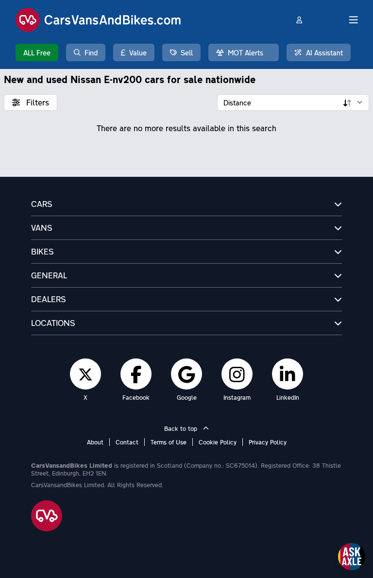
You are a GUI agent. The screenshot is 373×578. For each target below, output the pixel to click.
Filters (36, 102)
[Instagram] (237, 374)
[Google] (186, 374)
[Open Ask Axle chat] (351, 556)
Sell (187, 52)
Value (138, 52)
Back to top (181, 428)
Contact (127, 442)
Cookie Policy (218, 442)
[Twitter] (85, 374)
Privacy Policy (268, 442)
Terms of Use (168, 442)
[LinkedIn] (287, 374)
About (95, 442)
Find (91, 52)
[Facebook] (136, 374)
